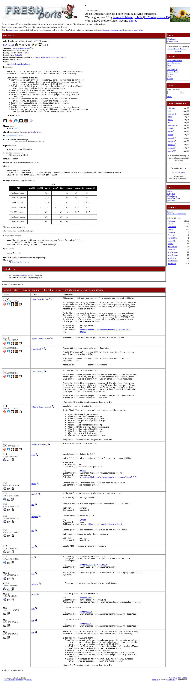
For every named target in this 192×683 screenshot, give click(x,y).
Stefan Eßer (36, 349)
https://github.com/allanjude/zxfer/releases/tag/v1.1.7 (108, 477)
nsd (169, 122)
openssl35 (171, 145)
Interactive (171, 249)
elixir (169, 111)
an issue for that (137, 30)
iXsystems (183, 49)
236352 (83, 471)
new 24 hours (173, 252)
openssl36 (171, 151)
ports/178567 (86, 598)
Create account (172, 41)
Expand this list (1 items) (20, 262)
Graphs (170, 211)
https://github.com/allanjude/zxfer (18, 64)
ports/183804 (100, 565)
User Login (171, 39)
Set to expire (172, 247)
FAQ (169, 67)
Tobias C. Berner (38, 407)
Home (169, 191)
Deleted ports (172, 196)
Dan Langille (171, 679)
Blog (169, 76)
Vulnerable (172, 241)
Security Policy (172, 72)
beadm (48, 57)
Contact (170, 79)
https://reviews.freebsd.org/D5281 (105, 524)
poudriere (36, 57)
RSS (185, 678)
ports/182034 (86, 565)
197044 (83, 520)
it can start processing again (112, 30)
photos (133, 20)
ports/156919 (86, 612)
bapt (33, 574)
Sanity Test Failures (174, 198)
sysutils (11, 45)
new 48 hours (173, 255)
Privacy (170, 74)
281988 (83, 332)
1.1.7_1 (6, 45)
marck (34, 484)
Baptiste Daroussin (38, 338)
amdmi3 (34, 494)
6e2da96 (18, 55)
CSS (179, 678)
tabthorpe (35, 584)
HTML (175, 678)
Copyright (155, 679)
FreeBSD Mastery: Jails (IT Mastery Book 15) (141, 17)
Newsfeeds (171, 200)
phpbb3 (170, 120)
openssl (170, 131)
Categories (171, 194)
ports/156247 (86, 624)
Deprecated (172, 227)
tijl (32, 557)
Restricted (171, 235)
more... (169, 97)
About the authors (173, 63)
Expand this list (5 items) (14, 136)
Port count (171, 221)
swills (34, 594)
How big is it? (172, 70)
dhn (33, 621)
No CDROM (172, 238)
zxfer (29, 275)
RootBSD (178, 51)
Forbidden (171, 232)
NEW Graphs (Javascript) (176, 214)
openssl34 (171, 138)
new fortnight (172, 261)
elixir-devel (172, 114)
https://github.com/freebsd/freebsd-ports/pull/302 (105, 330)
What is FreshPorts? (174, 61)
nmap (43, 57)
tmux (53, 57)
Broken (170, 224)
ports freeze (12, 30)
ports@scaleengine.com (21, 48)
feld (33, 547)
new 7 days (172, 258)
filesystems (23, 275)
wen (33, 609)
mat (33, 505)
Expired (170, 244)
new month (172, 264)
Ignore (170, 229)
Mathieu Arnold (37, 444)
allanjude (35, 517)
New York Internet (173, 49)
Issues (169, 65)
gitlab (170, 117)
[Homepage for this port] (5, 122)
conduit (170, 128)
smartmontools (61, 57)
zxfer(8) (13, 128)
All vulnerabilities (178, 172)
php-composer (173, 125)
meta (33, 455)
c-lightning (172, 108)
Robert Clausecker (38, 299)
